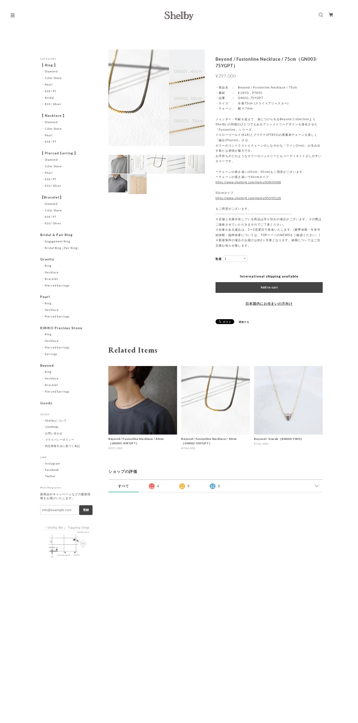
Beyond (47, 365)
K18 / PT (51, 91)
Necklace (52, 272)
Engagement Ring (57, 241)
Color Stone (53, 77)
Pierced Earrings (57, 285)
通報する (244, 321)
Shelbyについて (56, 420)
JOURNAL (52, 426)
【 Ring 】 (48, 65)
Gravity (47, 259)
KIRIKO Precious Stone (61, 328)
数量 (219, 259)
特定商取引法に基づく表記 (62, 445)
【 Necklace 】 (53, 116)
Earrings (51, 354)
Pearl (49, 84)
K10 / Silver (53, 104)
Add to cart (269, 287)
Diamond (51, 71)
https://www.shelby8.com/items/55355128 (248, 198)
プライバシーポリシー (59, 439)
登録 (86, 510)
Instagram (52, 463)
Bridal (49, 97)
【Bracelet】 (51, 197)
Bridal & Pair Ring (56, 235)
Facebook (52, 469)
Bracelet (51, 278)
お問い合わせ (54, 433)
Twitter (50, 476)
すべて (123, 486)
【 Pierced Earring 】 (59, 153)
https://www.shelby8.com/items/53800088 (248, 182)
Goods (46, 403)
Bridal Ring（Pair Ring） (62, 247)
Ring (48, 265)
